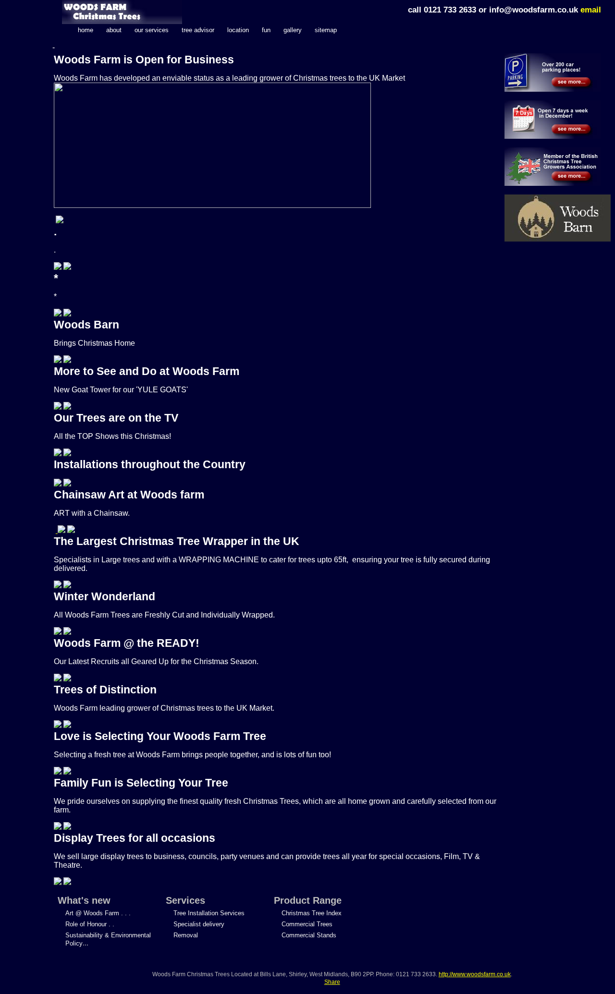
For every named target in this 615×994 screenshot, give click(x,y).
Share (332, 982)
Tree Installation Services (209, 913)
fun (266, 30)
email (590, 9)
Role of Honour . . (89, 924)
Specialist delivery (198, 924)
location (238, 30)
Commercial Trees (307, 924)
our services (152, 30)
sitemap (326, 30)
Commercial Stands (309, 935)
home (85, 30)
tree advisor (198, 30)
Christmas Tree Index (312, 913)
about (114, 30)
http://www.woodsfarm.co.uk (475, 974)
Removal (185, 935)
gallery (292, 30)
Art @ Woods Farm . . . (98, 913)
